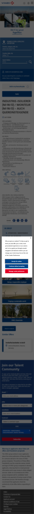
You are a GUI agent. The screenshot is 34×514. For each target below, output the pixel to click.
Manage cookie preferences (16, 271)
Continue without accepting (16, 266)
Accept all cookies (17, 261)
